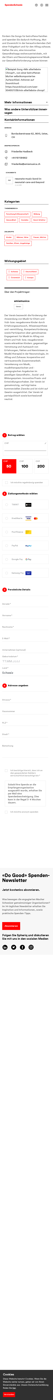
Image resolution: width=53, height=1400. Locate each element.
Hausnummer (8, 711)
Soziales (24, 220)
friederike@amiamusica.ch (25, 164)
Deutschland (31, 271)
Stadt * (5, 734)
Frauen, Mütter (39, 237)
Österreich (15, 277)
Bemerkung (7, 746)
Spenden (25, 835)
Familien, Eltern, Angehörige (18, 243)
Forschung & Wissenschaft (17, 214)
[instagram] (31, 947)
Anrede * (6, 604)
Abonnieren (11, 926)
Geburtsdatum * (10, 657)
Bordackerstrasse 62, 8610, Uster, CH (29, 135)
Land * (5, 668)
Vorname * (7, 616)
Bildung (37, 214)
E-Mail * (6, 639)
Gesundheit (11, 220)
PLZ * (4, 723)
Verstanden (9, 1394)
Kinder (9, 237)
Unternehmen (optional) (14, 650)
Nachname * (8, 627)
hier (14, 1388)
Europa (30, 277)
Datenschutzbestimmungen (25, 858)
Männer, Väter (22, 237)
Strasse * (6, 700)
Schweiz (14, 271)
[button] (36, 5)
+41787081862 (19, 158)
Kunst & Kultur (39, 220)
